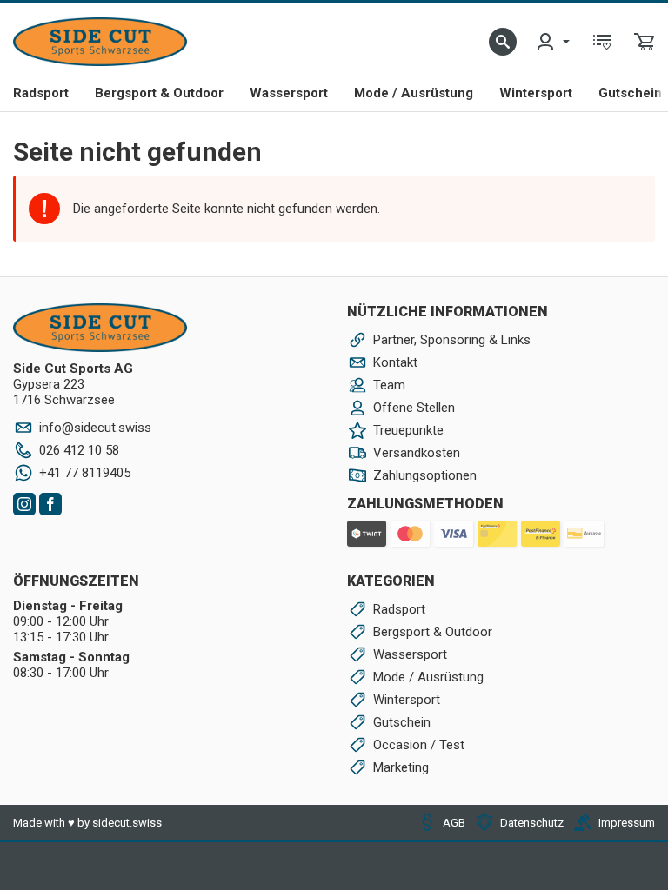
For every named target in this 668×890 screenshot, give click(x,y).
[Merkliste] (601, 42)
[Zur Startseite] (100, 41)
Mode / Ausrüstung (413, 93)
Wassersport (289, 93)
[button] (503, 42)
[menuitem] (552, 42)
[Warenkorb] (644, 42)
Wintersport (535, 93)
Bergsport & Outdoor (159, 93)
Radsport (41, 93)
